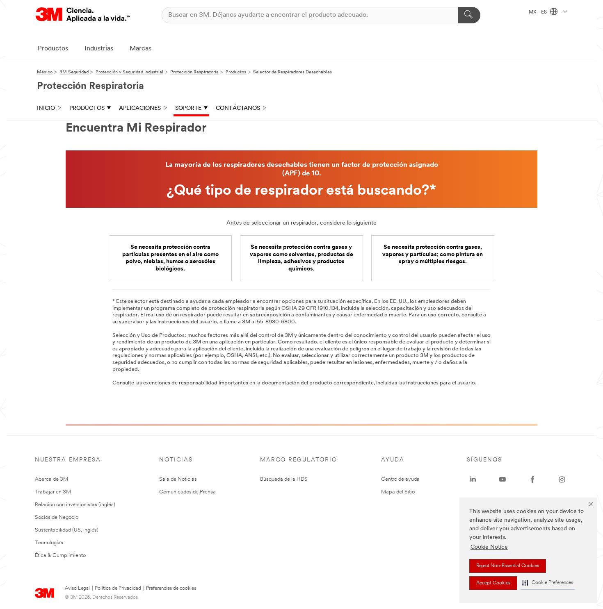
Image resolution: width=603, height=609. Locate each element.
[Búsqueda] (469, 15)
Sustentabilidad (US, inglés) (66, 530)
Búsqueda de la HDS (284, 479)
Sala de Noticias (178, 479)
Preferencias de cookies (171, 588)
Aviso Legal (77, 588)
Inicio (46, 108)
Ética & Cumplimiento (60, 555)
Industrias (99, 48)
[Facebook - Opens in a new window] (532, 479)
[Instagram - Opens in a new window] (562, 479)
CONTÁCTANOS (238, 108)
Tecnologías (49, 542)
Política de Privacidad (118, 588)
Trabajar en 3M (53, 492)
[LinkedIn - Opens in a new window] (473, 479)
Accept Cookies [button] (493, 583)
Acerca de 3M (51, 479)
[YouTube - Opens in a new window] (502, 479)
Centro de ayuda (400, 479)
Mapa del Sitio (398, 492)
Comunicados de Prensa (187, 492)
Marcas (140, 48)
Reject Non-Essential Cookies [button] (507, 566)
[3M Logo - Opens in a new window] (83, 15)
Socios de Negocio (56, 517)
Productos (53, 48)
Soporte (188, 108)
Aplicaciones (140, 108)
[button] (548, 583)
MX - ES (538, 12)
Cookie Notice (489, 547)
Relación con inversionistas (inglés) (75, 504)
